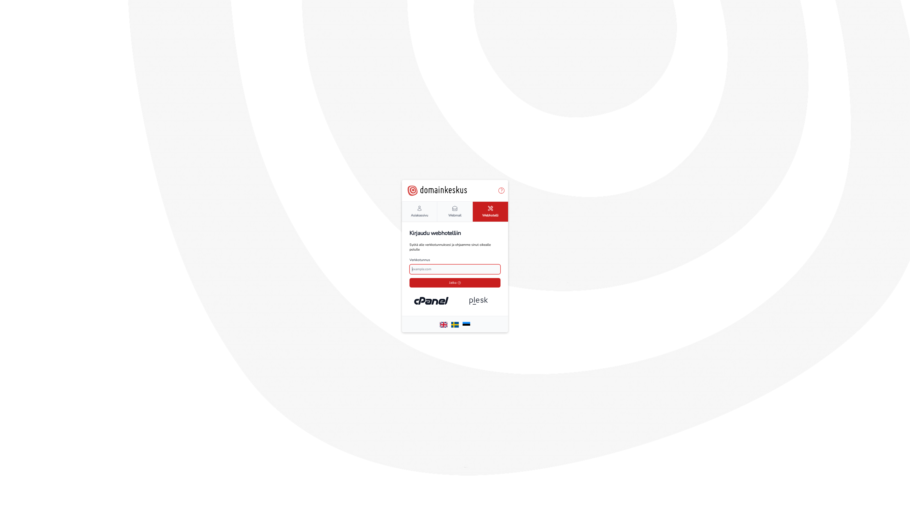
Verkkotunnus (420, 260)
